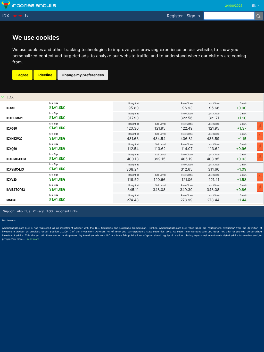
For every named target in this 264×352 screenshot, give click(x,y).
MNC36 (11, 200)
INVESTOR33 (15, 190)
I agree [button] (22, 75)
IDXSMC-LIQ (15, 169)
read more (33, 239)
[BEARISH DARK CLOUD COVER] (260, 126)
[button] (257, 5)
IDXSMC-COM (16, 159)
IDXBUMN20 (14, 118)
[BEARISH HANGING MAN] (260, 136)
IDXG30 (11, 128)
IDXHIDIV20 (14, 139)
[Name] (258, 16)
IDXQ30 (11, 149)
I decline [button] (45, 75)
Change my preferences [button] (83, 75)
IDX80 (10, 108)
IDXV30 (11, 180)
